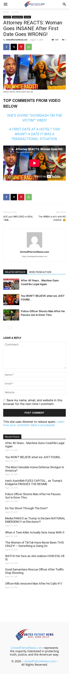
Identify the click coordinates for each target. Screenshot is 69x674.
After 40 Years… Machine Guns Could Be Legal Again (34, 444)
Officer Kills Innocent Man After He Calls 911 (33, 583)
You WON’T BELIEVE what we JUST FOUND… (33, 457)
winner (27, 17)
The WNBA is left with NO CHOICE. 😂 (52, 218)
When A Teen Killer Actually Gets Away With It (34, 532)
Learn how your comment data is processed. (34, 423)
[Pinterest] (21, 47)
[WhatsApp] (28, 47)
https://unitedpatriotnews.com (34, 256)
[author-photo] (34, 247)
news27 (15, 12)
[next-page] (10, 327)
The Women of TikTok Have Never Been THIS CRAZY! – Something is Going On (34, 544)
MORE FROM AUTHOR (40, 272)
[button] (5, 4)
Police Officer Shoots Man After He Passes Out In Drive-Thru (33, 495)
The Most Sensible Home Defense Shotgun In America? (34, 469)
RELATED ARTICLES (15, 272)
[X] (14, 47)
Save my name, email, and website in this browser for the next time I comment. (32, 402)
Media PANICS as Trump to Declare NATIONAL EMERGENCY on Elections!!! (35, 520)
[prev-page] (5, 327)
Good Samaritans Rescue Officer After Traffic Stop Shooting (34, 571)
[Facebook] (6, 47)
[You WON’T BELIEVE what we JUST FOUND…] (11, 299)
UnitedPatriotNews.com (16, 39)
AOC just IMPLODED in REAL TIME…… (18, 218)
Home (6, 12)
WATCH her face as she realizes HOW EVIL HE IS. (35, 557)
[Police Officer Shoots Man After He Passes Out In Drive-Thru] (11, 314)
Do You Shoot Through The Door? (26, 508)
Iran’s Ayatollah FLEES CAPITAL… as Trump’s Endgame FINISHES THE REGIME (33, 482)
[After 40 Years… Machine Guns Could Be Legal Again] (11, 284)
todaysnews (17, 17)
